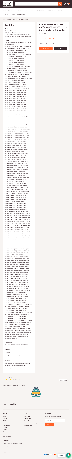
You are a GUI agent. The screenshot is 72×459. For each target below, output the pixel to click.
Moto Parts (19, 10)
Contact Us (5, 14)
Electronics (50, 10)
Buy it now (60, 48)
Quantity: (41, 43)
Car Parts (10, 10)
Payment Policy (27, 420)
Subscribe (49, 424)
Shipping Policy (27, 418)
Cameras (59, 10)
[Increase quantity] (53, 43)
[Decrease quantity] (46, 43)
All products (9, 19)
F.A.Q (25, 427)
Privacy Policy (27, 416)
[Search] (60, 4)
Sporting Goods (40, 10)
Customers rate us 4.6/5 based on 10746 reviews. (14, 385)
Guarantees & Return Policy (30, 423)
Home (4, 10)
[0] (68, 4)
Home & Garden (29, 10)
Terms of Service (28, 425)
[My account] (65, 4)
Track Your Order (21, 14)
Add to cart (46, 48)
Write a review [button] (63, 380)
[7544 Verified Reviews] (36, 397)
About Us (12, 14)
